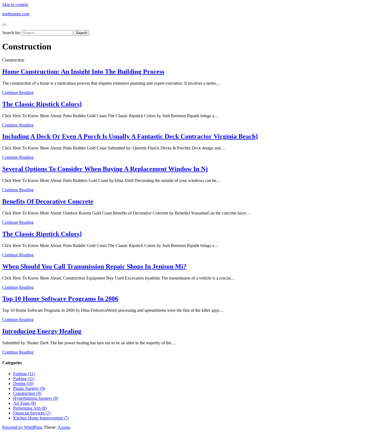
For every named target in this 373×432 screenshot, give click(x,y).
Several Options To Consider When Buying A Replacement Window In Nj (105, 168)
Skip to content (15, 4)
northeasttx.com (15, 13)
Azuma (64, 427)
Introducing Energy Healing (41, 331)
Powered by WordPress (22, 427)
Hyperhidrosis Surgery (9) (35, 398)
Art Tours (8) (24, 403)
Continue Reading (18, 92)
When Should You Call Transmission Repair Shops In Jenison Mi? (94, 266)
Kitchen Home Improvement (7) (41, 418)
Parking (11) (23, 378)
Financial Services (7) (32, 413)
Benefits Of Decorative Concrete (47, 201)
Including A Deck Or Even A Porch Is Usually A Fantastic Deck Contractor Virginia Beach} (130, 136)
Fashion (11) (24, 373)
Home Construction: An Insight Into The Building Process (83, 71)
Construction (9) (27, 393)
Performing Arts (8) (30, 408)
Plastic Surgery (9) (29, 388)
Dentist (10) (23, 383)
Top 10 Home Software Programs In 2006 (60, 298)
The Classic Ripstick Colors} (42, 104)
